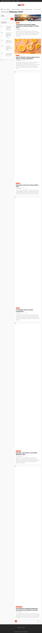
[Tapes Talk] (21, 5)
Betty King (18, 29)
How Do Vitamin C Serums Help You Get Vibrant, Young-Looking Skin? (27, 57)
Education (13, 9)
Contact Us (13, 0)
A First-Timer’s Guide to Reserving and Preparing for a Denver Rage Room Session (9, 35)
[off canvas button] (1, 9)
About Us (17, 0)
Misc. (38, 9)
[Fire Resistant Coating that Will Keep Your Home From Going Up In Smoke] (28, 535)
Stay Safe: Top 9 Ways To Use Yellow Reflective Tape (26, 453)
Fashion (17, 9)
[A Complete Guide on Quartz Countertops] (28, 251)
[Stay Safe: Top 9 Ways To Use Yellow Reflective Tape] (28, 386)
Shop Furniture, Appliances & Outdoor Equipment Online (9, 41)
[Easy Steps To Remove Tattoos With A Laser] (28, 126)
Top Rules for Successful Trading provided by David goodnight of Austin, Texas (27, 26)
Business (7, 9)
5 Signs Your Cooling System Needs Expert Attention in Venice (9, 54)
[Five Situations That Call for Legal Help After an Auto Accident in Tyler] (3, 27)
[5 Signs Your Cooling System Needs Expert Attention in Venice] (3, 55)
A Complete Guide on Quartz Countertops (24, 310)
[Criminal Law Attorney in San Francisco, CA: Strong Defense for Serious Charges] (3, 47)
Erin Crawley (19, 188)
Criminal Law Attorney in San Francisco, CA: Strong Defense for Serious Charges (9, 48)
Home (31, 9)
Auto (4, 9)
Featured (17, 183)
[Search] (40, 9)
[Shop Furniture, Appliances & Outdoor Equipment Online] (3, 41)
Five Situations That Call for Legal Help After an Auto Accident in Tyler (9, 27)
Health (22, 9)
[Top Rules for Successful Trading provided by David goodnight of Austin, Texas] (28, 17)
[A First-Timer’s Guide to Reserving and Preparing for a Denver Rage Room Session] (3, 34)
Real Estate (27, 9)
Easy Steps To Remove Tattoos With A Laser (27, 185)
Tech (35, 9)
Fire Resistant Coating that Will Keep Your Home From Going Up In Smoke (27, 609)
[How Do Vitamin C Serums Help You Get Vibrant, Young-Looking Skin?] (28, 46)
